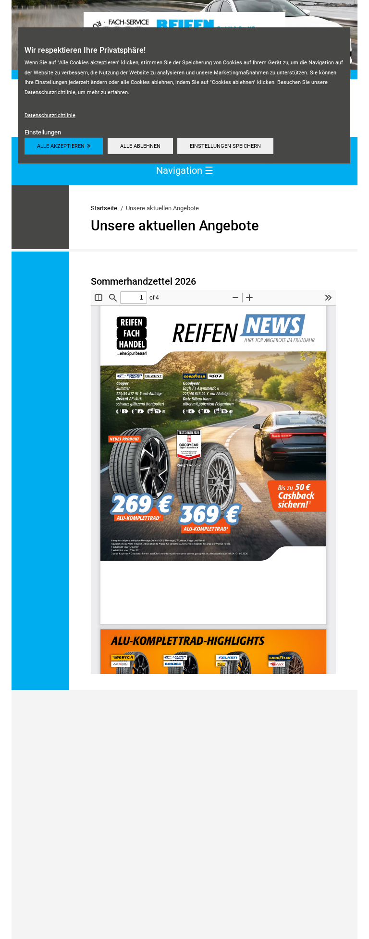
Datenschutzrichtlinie (50, 115)
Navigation (184, 170)
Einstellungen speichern (225, 146)
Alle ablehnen (140, 146)
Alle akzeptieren (61, 146)
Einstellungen (43, 132)
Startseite (104, 208)
